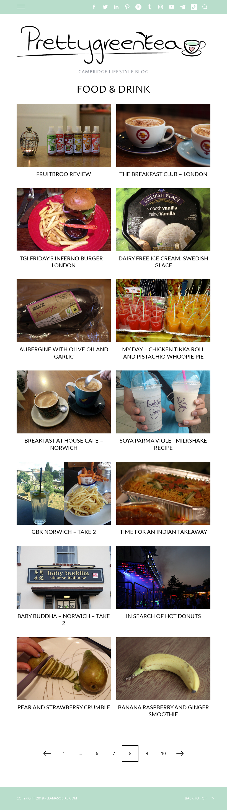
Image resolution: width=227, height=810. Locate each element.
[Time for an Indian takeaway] (163, 493)
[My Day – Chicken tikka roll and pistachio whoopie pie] (163, 310)
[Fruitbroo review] (64, 135)
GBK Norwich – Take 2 (64, 532)
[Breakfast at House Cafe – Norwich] (64, 401)
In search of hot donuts (163, 616)
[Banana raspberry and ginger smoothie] (163, 668)
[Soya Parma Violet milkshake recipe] (163, 401)
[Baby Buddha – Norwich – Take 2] (64, 577)
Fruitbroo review (63, 174)
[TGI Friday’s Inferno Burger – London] (64, 219)
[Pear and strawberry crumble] (64, 668)
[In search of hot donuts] (163, 577)
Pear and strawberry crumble (63, 707)
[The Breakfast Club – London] (163, 135)
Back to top (196, 798)
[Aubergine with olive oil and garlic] (64, 310)
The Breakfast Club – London (163, 174)
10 (163, 753)
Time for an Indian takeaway (163, 532)
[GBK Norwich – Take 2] (64, 493)
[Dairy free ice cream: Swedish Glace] (163, 219)
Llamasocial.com (62, 798)
